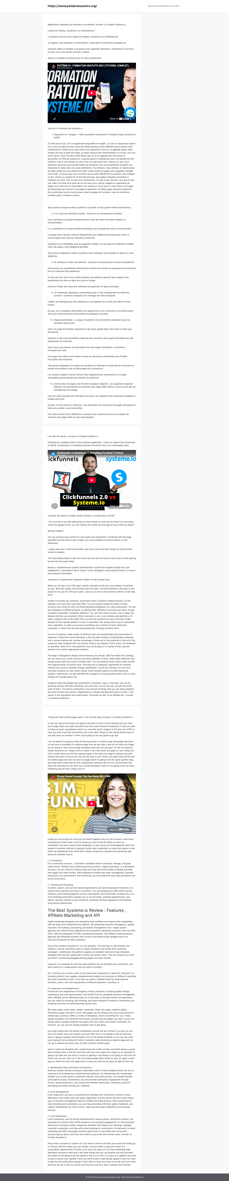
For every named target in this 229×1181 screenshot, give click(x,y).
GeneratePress (136, 1177)
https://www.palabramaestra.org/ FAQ (163, 6)
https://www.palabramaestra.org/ (72, 6)
